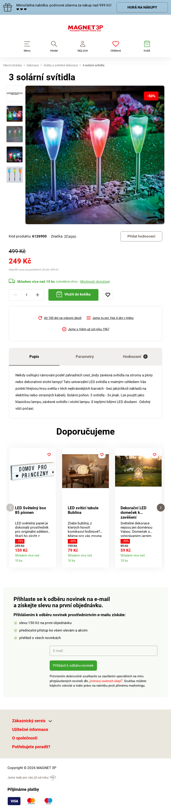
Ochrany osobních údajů (105, 681)
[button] (10, 507)
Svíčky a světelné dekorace (61, 65)
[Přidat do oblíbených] (108, 295)
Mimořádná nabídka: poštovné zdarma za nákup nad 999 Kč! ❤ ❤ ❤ (63, 7)
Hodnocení (134, 356)
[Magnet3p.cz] (85, 29)
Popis (34, 356)
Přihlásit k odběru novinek (73, 665)
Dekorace (33, 65)
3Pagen (70, 236)
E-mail (58, 651)
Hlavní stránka (12, 65)
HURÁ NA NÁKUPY (142, 7)
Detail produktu (51, 559)
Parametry (85, 356)
